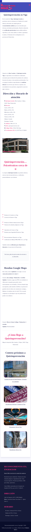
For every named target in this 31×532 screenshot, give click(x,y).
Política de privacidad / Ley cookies (9, 527)
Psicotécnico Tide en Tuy (15, 449)
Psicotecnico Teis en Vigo (15, 427)
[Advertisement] (15, 55)
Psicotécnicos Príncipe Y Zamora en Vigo (15, 404)
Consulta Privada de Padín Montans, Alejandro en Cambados (15, 380)
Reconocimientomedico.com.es (11, 525)
